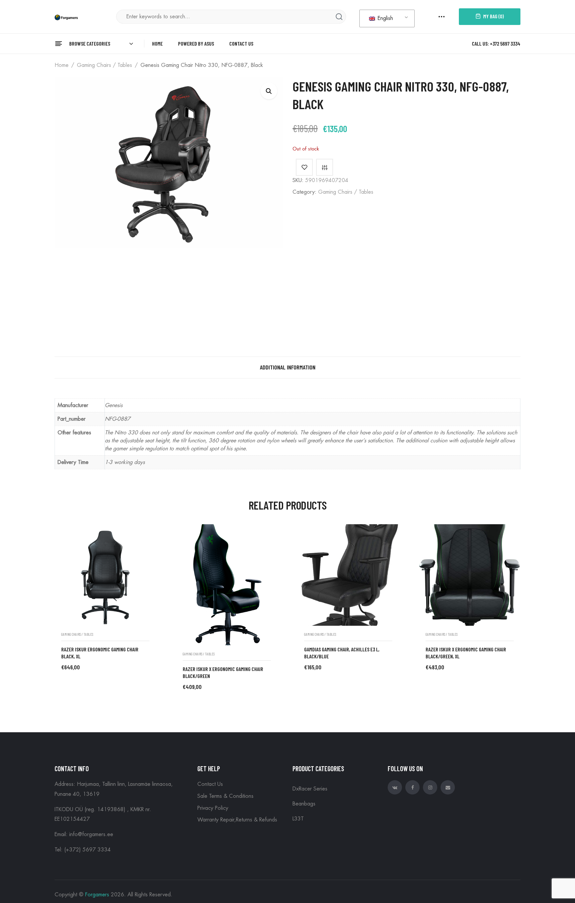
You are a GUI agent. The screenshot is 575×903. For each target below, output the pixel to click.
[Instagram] (430, 787)
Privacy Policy (212, 808)
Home (62, 65)
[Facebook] (412, 787)
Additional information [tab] (287, 367)
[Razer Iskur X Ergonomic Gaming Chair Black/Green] (227, 584)
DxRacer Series (309, 788)
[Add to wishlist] (304, 167)
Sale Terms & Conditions (225, 796)
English (384, 18)
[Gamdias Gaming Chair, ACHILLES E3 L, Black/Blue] (348, 575)
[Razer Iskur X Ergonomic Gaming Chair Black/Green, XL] (469, 575)
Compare (324, 167)
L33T (298, 818)
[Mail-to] (448, 787)
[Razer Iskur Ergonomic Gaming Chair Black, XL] (105, 575)
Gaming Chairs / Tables (104, 65)
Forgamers (97, 894)
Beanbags (303, 803)
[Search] (339, 16)
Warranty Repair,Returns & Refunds (237, 819)
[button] (269, 91)
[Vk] (395, 787)
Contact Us (210, 784)
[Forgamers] (66, 16)
